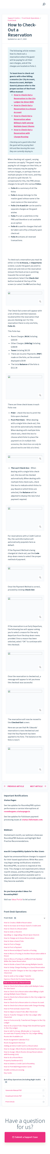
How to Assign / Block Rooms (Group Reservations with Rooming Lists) (23, 1053)
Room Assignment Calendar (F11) (16, 1039)
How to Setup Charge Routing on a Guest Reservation (24, 967)
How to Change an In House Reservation (19, 938)
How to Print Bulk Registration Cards (18, 1066)
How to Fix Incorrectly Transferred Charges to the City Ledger (24, 1021)
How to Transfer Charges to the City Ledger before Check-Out (23, 971)
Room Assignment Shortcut (14, 1043)
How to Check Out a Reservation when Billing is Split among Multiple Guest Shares (24, 992)
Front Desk (12, 20)
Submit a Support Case (26, 1137)
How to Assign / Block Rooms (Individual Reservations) (25, 1049)
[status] (25, 101)
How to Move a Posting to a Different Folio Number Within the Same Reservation (23, 960)
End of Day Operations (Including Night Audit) (22, 1080)
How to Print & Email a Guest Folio (17, 1009)
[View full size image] (25, 297)
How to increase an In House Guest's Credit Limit (22, 925)
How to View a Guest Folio (14, 941)
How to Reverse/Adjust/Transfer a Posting (20, 950)
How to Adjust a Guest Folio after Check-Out (20, 1012)
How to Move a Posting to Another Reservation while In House (25, 954)
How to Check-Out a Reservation (22, 30)
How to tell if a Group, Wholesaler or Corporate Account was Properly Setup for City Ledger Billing (23, 1032)
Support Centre (14, 18)
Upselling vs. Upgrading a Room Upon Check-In (21, 935)
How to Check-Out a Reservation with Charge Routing (24, 1005)
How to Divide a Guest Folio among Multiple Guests (23, 964)
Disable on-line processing (14, 1070)
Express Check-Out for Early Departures (19, 979)
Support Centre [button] (10, 1)
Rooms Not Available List (13, 1036)
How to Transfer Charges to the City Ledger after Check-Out (22, 1016)
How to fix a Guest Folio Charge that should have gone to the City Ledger (24, 1027)
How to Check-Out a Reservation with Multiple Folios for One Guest (24, 987)
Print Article (10, 1102)
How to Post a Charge (12, 944)
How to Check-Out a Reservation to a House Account (24, 1002)
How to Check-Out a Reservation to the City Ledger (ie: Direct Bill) (25, 998)
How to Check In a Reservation (15, 929)
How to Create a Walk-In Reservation (18, 922)
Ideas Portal (17, 899)
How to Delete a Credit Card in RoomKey (19, 1063)
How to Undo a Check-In (13, 932)
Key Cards (8, 1073)
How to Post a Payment (13, 947)
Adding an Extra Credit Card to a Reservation (21, 1046)
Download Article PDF (14, 1096)
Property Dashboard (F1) (13, 1060)
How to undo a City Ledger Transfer (17, 976)
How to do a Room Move (13, 1057)
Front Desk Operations (30, 18)
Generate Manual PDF (14, 1090)
